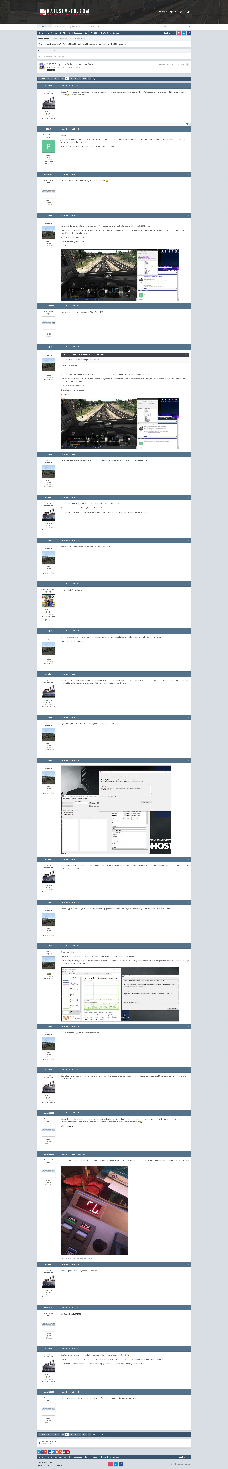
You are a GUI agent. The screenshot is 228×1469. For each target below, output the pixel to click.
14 (79, 79)
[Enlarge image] (120, 274)
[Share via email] (64, 1452)
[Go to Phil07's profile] (48, 146)
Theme (49, 1466)
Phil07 (48, 129)
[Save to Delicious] (53, 1452)
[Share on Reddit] (57, 1452)
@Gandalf (77, 1314)
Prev (43, 79)
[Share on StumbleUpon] (60, 1452)
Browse (44, 27)
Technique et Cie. (74, 67)
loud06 (49, 215)
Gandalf (48, 86)
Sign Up (182, 12)
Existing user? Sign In (167, 12)
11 (67, 79)
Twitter (184, 33)
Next (84, 79)
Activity (60, 27)
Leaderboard (78, 27)
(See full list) (81, 39)
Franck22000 (48, 174)
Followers (180, 64)
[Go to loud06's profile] (48, 232)
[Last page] (89, 78)
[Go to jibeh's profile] (42, 66)
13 (75, 79)
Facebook (189, 33)
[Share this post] (188, 86)
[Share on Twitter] (38, 1452)
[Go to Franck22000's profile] (48, 191)
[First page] (39, 78)
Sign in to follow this (167, 64)
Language (40, 1466)
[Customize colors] (188, 11)
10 (62, 79)
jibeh (50, 67)
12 (71, 79)
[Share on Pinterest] (68, 1452)
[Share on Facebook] (42, 1452)
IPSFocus (49, 1463)
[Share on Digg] (49, 1452)
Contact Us (58, 1466)
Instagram (179, 33)
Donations (95, 27)
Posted (70, 86)
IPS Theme (40, 1463)
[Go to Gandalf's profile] (48, 102)
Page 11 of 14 (97, 79)
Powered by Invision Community (180, 1464)
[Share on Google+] (46, 1452)
